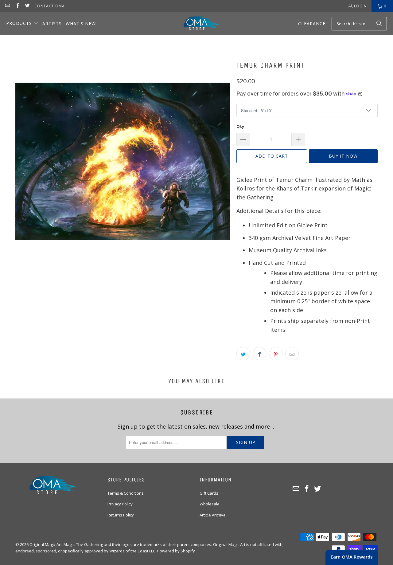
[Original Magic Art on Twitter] (27, 6)
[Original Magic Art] (197, 24)
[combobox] (359, 23)
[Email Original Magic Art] (7, 6)
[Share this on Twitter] (243, 353)
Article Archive (213, 515)
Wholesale (210, 504)
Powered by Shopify (176, 551)
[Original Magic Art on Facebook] (17, 6)
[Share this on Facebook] (259, 353)
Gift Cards (209, 493)
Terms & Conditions (125, 493)
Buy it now (343, 156)
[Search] (379, 23)
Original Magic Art (45, 544)
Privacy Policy (120, 504)
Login (360, 6)
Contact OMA (49, 6)
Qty (240, 126)
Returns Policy (120, 515)
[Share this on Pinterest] (275, 353)
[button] (22, 23)
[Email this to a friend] (292, 353)
